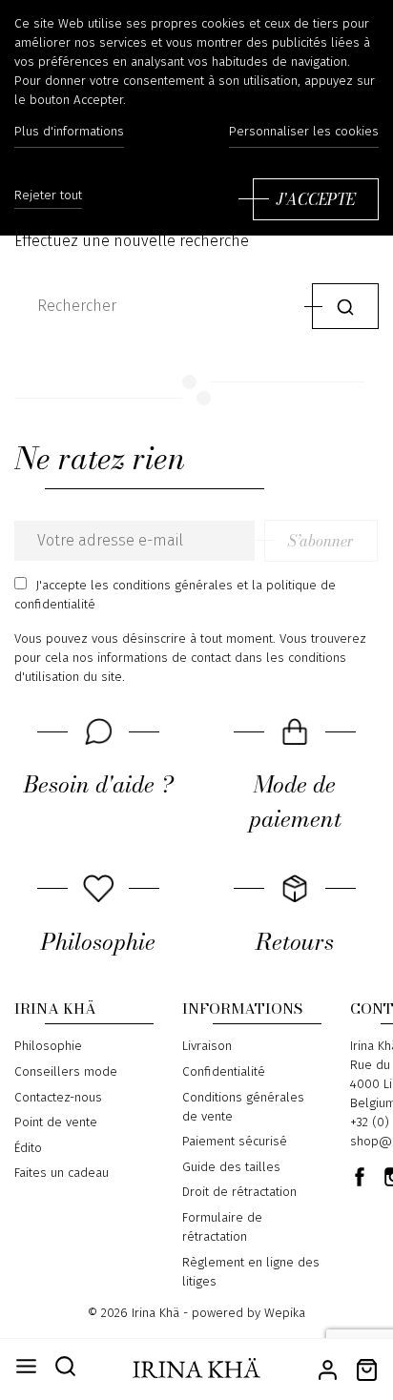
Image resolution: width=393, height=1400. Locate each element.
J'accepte (316, 199)
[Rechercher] (345, 305)
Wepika (284, 1313)
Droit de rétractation (239, 1192)
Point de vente (55, 1122)
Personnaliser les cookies (304, 131)
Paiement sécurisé (234, 1141)
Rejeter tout (48, 196)
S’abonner (321, 540)
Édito (28, 1148)
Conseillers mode (65, 1072)
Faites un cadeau (61, 1173)
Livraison (207, 1046)
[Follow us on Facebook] (359, 1176)
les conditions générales (162, 585)
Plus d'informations (69, 131)
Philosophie (48, 1046)
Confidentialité (223, 1072)
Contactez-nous (58, 1097)
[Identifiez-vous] (328, 1368)
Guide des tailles (231, 1167)
